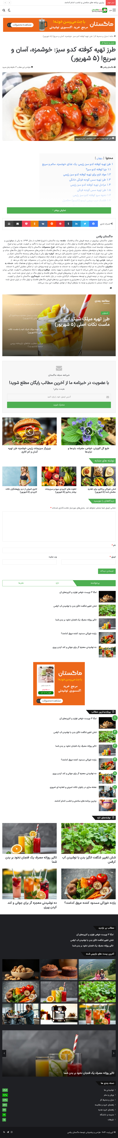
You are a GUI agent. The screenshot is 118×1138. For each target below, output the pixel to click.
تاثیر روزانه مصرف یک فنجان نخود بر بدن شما (75, 619)
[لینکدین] (76, 224)
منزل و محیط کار (101, 36)
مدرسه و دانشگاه (107, 1114)
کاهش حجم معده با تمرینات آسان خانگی (87, 2)
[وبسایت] (111, 288)
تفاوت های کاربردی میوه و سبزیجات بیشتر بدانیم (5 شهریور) (60, 491)
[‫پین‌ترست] (60, 224)
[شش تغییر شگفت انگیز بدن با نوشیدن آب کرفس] (107, 610)
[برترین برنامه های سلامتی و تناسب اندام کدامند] (107, 805)
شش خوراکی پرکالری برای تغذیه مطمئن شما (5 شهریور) (102, 491)
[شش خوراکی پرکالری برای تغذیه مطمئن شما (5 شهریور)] (98, 476)
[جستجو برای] (3, 11)
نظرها (21, 583)
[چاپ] (9, 224)
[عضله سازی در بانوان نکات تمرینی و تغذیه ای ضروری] (107, 791)
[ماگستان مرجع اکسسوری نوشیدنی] (59, 24)
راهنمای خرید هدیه (106, 1109)
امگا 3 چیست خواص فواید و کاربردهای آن (77, 592)
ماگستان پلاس (108, 67)
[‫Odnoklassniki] (35, 224)
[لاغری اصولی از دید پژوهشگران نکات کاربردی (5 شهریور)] (19, 476)
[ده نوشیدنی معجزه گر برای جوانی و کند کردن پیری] (107, 651)
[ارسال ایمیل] (101, 67)
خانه (112, 36)
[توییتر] (85, 224)
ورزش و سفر (109, 1095)
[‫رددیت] (51, 224)
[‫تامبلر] (68, 224)
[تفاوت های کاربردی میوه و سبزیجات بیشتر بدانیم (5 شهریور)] (59, 476)
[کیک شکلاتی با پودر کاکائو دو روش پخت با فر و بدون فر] (59, 969)
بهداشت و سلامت (101, 314)
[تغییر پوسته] (9, 11)
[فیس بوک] (93, 224)
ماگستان (51, 240)
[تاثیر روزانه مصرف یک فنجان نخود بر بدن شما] (107, 624)
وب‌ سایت (53, 557)
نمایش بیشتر (60, 210)
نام (114, 545)
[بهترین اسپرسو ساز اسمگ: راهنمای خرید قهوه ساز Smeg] (59, 1014)
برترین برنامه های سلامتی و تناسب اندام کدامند (75, 801)
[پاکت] (26, 224)
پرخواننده (95, 583)
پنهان (99, 158)
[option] (59, 325)
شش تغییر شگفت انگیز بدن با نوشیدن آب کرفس (74, 606)
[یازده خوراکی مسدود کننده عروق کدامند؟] (107, 638)
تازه (57, 583)
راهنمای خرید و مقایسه (104, 1105)
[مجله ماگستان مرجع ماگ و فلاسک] (99, 10)
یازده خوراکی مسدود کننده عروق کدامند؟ (78, 633)
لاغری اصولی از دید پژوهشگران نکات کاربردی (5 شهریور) (21, 491)
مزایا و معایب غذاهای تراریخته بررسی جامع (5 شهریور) (81, 326)
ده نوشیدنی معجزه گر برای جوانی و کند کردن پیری (74, 647)
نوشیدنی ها (109, 1090)
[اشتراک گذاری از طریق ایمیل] (17, 224)
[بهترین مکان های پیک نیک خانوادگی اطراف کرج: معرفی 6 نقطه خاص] (97, 969)
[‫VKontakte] (43, 224)
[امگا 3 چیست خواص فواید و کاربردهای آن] (107, 596)
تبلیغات (111, 1119)
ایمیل (113, 557)
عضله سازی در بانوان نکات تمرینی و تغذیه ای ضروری (73, 787)
